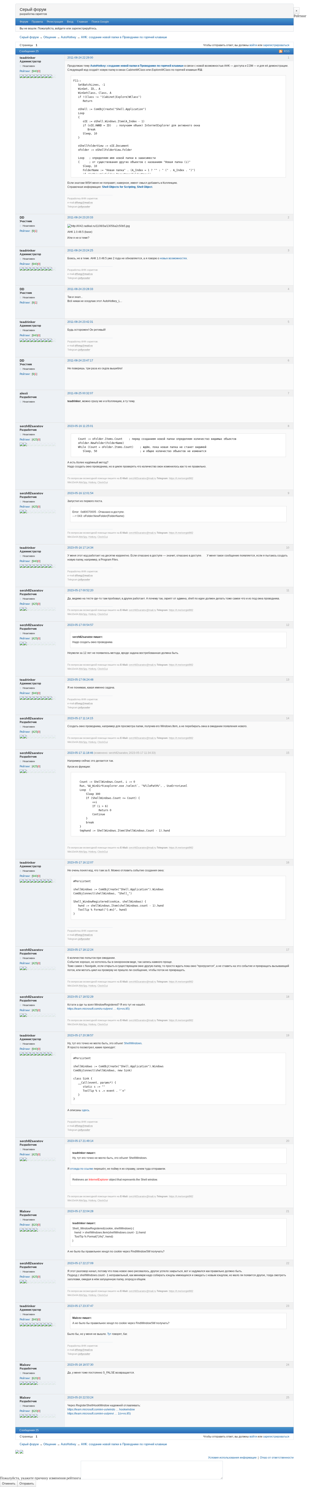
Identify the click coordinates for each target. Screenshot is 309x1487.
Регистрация (55, 21)
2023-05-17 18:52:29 (80, 996)
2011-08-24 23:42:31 (80, 321)
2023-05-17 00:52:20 (80, 590)
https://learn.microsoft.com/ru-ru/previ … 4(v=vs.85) (98, 1008)
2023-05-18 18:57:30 (80, 1364)
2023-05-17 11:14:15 (80, 718)
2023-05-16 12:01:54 (80, 493)
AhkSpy (83, 482)
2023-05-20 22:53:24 (80, 1397)
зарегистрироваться (276, 45)
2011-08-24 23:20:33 (80, 217)
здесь (85, 1110)
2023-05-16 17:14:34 (80, 547)
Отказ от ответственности (277, 1457)
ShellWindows (133, 1043)
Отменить (8, 1483)
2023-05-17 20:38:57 (80, 1035)
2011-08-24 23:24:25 (80, 250)
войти (253, 45)
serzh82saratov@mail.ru (142, 478)
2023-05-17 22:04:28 (80, 1211)
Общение (49, 37)
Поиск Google (100, 21)
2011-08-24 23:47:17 (80, 360)
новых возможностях (173, 258)
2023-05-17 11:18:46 (80, 752)
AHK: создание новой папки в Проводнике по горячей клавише (124, 37)
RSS (287, 51)
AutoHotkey (68, 37)
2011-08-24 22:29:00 (80, 57)
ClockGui (102, 482)
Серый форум (33, 9)
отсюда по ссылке (81, 1168)
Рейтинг (25, 71)
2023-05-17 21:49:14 (80, 1141)
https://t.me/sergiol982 (181, 478)
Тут (109, 1334)
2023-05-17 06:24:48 (80, 679)
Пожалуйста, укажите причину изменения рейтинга (40, 1478)
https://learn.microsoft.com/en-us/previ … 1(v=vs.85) (99, 1413)
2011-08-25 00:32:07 (80, 393)
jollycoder (84, 206)
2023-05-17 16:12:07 (80, 862)
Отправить (26, 1483)
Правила (37, 21)
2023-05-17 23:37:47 (80, 1306)
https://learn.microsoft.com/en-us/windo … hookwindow (101, 1409)
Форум (24, 21)
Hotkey (92, 482)
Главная (82, 21)
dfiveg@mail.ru (84, 202)
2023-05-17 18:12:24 (80, 949)
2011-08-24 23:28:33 (80, 289)
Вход (70, 21)
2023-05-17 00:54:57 (80, 625)
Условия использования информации (232, 1457)
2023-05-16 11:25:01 (80, 426)
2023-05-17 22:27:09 (80, 1263)
